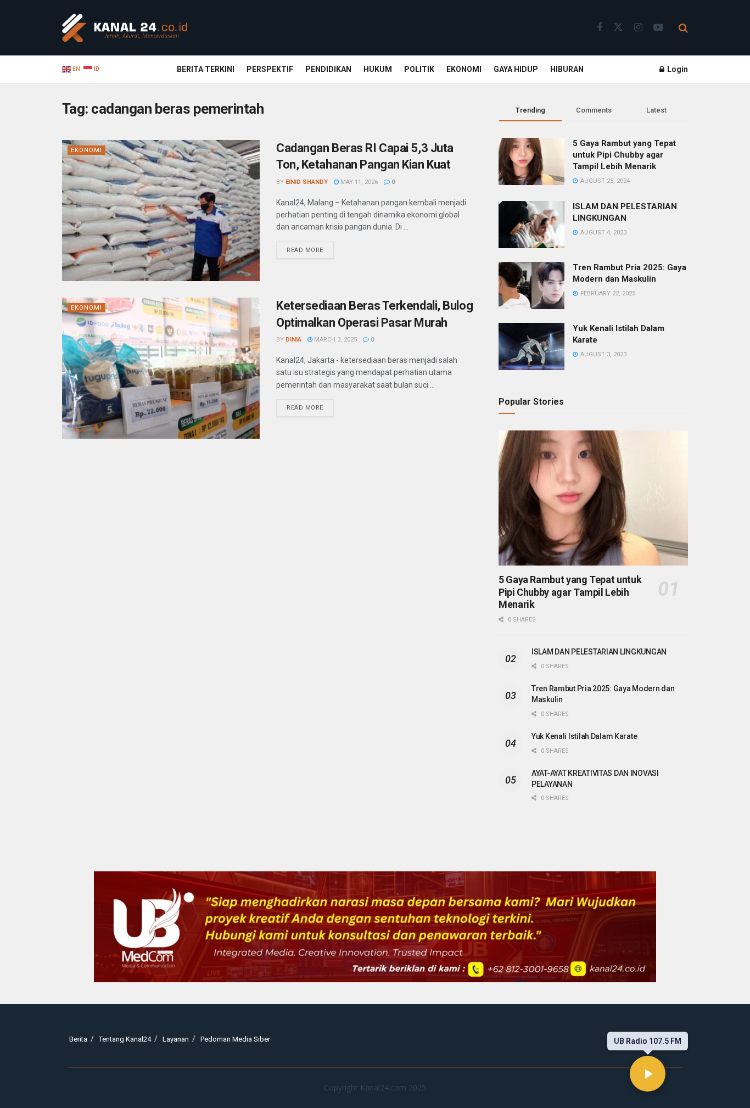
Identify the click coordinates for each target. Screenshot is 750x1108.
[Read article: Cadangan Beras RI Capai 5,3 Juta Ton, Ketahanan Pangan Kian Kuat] (161, 210)
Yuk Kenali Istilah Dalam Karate (584, 736)
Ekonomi (464, 69)
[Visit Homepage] (124, 28)
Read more (310, 248)
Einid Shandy (307, 182)
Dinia (293, 339)
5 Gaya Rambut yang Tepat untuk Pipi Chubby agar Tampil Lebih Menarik (624, 154)
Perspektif (270, 69)
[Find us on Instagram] (638, 27)
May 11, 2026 (358, 182)
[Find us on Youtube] (658, 27)
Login (676, 69)
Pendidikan (328, 69)
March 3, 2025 (334, 339)
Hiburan (567, 69)
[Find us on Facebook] (599, 27)
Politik (419, 69)
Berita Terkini (205, 69)
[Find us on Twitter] (618, 27)
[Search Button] (683, 28)
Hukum (377, 69)
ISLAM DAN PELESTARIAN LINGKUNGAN (599, 651)
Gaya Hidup (516, 69)
